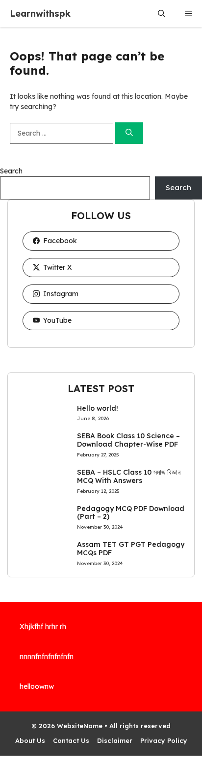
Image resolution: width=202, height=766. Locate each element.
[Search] (129, 133)
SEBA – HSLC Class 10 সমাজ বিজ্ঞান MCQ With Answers (128, 476)
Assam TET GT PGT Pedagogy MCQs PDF (130, 548)
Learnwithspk (40, 13)
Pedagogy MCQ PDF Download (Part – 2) (130, 512)
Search (11, 171)
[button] (161, 13)
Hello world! (97, 408)
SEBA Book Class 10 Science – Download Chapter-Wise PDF (128, 440)
